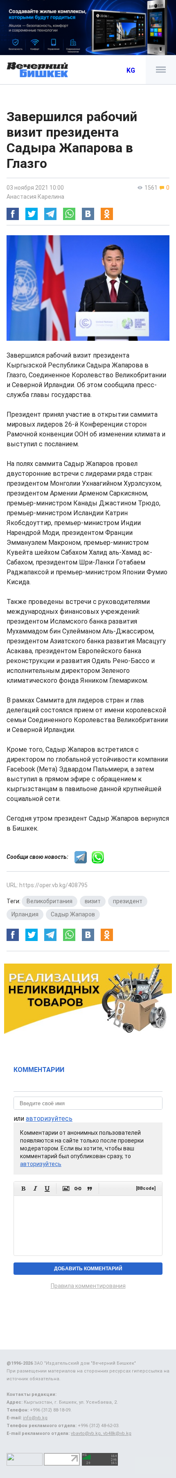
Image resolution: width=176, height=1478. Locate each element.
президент (127, 901)
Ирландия (24, 914)
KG (130, 70)
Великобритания (49, 901)
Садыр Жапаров (73, 914)
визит (93, 901)
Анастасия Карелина (35, 196)
